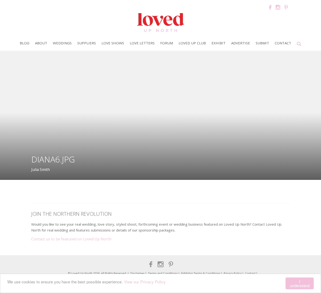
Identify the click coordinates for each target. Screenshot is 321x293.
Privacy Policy (233, 273)
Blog (24, 43)
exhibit (218, 43)
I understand (299, 283)
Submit (262, 43)
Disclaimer (137, 273)
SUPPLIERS (86, 43)
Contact (283, 43)
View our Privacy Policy (145, 282)
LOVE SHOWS (113, 43)
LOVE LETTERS (142, 43)
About (41, 43)
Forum (166, 43)
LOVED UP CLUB (192, 43)
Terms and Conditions (163, 273)
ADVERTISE (240, 43)
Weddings (62, 43)
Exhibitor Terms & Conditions (200, 273)
